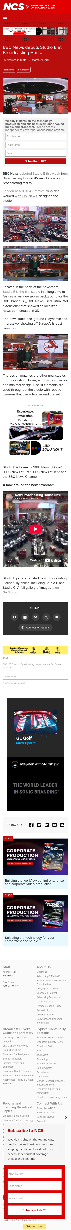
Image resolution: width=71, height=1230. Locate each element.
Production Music (12, 1050)
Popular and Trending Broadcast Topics (17, 1107)
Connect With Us (49, 1103)
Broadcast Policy (45, 1046)
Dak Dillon (8, 982)
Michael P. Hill (10, 972)
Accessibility (43, 1010)
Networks (9, 69)
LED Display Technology (15, 1045)
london (46, 664)
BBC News (14, 664)
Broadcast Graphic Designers (18, 1071)
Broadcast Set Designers (16, 1054)
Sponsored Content (47, 993)
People (40, 1050)
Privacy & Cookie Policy (49, 1006)
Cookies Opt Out (45, 1014)
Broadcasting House (31, 664)
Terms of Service (45, 1001)
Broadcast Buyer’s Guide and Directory (18, 1031)
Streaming (42, 1059)
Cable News (43, 1072)
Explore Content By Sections (51, 1031)
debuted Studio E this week (40, 173)
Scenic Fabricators (12, 1058)
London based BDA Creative (24, 191)
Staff (6, 967)
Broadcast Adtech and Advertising (48, 1091)
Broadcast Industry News (50, 1042)
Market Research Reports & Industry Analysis (51, 1082)
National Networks (46, 1063)
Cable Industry (44, 1068)
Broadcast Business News (50, 1037)
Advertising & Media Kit (49, 976)
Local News (43, 1076)
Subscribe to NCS (46, 1108)
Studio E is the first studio (21, 291)
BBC (5, 664)
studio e (7, 667)
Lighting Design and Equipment (13, 1065)
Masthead (42, 972)
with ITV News (26, 195)
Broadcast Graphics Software (18, 1075)
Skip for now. (34, 1226)
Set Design (23, 69)
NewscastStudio (17, 60)
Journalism (42, 1055)
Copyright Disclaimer (48, 988)
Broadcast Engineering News (52, 1097)
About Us (44, 967)
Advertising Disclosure (48, 997)
